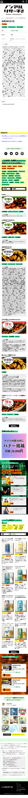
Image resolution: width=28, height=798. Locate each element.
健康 (4, 470)
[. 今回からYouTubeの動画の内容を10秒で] (22, 711)
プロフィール (18, 786)
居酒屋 (4, 171)
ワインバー (5, 182)
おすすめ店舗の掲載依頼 (20, 789)
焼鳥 (18, 173)
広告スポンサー (8, 431)
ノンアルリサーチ (15, 793)
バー (22, 182)
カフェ (4, 178)
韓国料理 (17, 180)
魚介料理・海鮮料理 (12, 171)
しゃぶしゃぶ (6, 184)
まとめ (18, 470)
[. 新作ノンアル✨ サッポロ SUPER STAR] (14, 728)
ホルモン (18, 175)
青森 (10, 166)
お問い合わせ (18, 790)
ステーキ (5, 175)
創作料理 (11, 175)
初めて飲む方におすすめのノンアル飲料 (12, 141)
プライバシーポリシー (20, 787)
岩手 (15, 166)
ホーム (3, 18)
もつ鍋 (17, 182)
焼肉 (4, 173)
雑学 (9, 473)
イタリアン (22, 171)
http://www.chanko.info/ (7, 104)
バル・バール (11, 178)
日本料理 (19, 178)
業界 (4, 473)
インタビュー (17, 473)
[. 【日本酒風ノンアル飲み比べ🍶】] (5, 728)
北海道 (4, 166)
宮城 (21, 166)
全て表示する (11, 168)
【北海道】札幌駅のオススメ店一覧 (11, 18)
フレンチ (5, 180)
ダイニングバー (11, 173)
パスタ (10, 180)
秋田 (5, 168)
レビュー (10, 470)
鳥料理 (11, 182)
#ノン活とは (18, 784)
